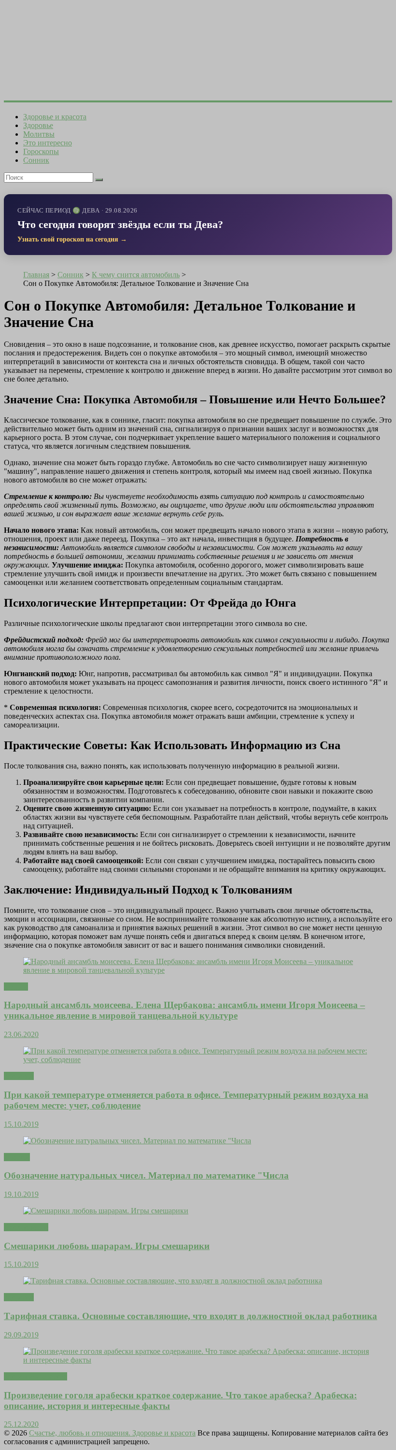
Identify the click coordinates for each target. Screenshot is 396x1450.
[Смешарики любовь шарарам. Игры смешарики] (105, 1211)
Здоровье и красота (54, 117)
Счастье (17, 1157)
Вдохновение (26, 1227)
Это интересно (47, 143)
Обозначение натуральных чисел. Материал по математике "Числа (146, 1175)
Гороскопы (41, 151)
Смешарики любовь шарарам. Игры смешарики (107, 1246)
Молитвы (39, 134)
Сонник (36, 160)
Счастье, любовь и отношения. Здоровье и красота (112, 1433)
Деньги (16, 986)
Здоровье (38, 125)
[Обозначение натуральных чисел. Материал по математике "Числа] (137, 1141)
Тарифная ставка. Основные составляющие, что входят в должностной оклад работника (190, 1316)
